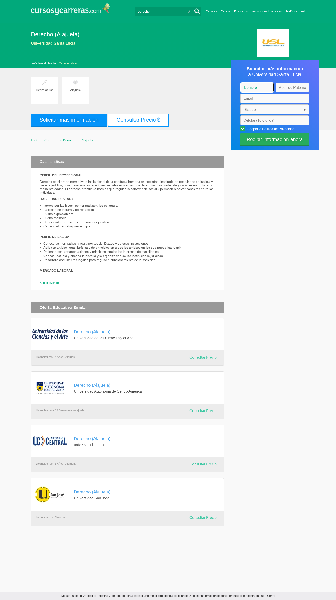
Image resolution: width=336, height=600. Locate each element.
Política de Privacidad (278, 129)
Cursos (225, 11)
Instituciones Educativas (267, 11)
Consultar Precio (203, 357)
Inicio (34, 140)
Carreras (211, 11)
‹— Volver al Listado (43, 63)
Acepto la (270, 129)
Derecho (69, 140)
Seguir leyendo (49, 282)
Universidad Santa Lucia (53, 43)
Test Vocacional (295, 11)
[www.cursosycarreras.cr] (70, 10)
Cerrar (271, 595)
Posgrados (241, 11)
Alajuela (87, 140)
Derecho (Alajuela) (92, 331)
